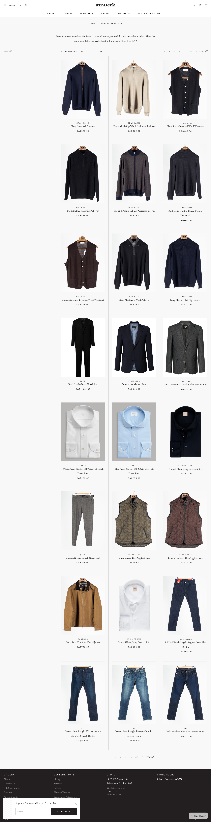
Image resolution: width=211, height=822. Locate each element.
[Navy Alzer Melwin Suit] (134, 347)
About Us (8, 779)
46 (85, 473)
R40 (71, 384)
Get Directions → (116, 788)
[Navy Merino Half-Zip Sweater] (185, 262)
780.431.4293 (114, 794)
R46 (92, 384)
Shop (50, 13)
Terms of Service (62, 792)
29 (190, 51)
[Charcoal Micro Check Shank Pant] (83, 520)
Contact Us (9, 783)
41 (84, 469)
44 (100, 469)
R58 (130, 131)
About (105, 13)
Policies (57, 788)
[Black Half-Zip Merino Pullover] (83, 173)
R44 (85, 384)
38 (102, 558)
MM (175, 469)
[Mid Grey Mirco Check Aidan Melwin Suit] (185, 347)
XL (188, 469)
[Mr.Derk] (105, 4)
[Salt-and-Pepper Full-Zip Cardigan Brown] (134, 173)
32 (74, 558)
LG (182, 469)
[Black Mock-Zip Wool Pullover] (134, 262)
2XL (143, 642)
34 (85, 558)
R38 (115, 384)
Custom (67, 13)
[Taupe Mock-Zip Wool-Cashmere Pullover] (134, 89)
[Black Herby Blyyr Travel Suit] (83, 347)
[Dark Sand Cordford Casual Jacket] (83, 605)
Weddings (86, 13)
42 (89, 469)
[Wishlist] (200, 5)
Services (58, 783)
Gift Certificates (12, 788)
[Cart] (206, 5)
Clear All (8, 51)
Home (92, 23)
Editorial (124, 13)
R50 (78, 126)
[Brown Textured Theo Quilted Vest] (185, 520)
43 (95, 469)
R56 (99, 126)
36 (96, 558)
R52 (85, 126)
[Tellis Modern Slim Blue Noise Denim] (185, 694)
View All (203, 51)
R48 (173, 126)
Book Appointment (151, 13)
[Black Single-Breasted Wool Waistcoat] (185, 89)
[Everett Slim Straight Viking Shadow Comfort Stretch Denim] (83, 694)
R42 (78, 384)
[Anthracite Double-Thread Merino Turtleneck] (185, 173)
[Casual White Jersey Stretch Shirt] (134, 605)
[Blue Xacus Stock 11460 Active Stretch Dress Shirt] (134, 431)
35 (197, 642)
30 (64, 558)
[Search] (194, 5)
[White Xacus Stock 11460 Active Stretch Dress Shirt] (83, 431)
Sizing (57, 779)
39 (124, 469)
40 (79, 469)
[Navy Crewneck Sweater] (83, 89)
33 (186, 642)
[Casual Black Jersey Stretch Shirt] (185, 431)
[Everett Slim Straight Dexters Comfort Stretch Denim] (134, 694)
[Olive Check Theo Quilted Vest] (134, 520)
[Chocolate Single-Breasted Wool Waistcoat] (83, 262)
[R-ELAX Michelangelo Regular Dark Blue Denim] (185, 605)
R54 (92, 126)
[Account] (26, 5)
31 (176, 642)
